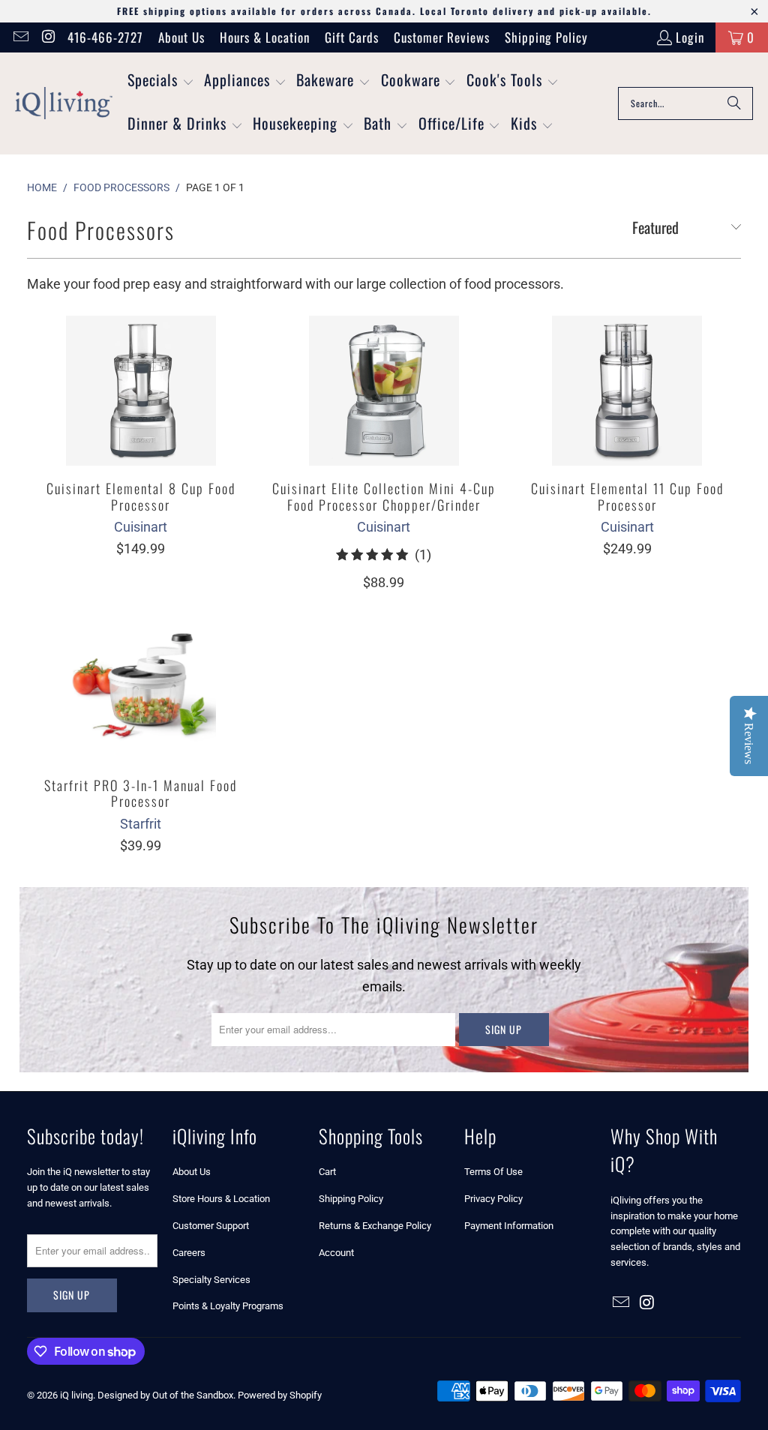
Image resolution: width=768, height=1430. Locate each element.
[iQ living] (63, 103)
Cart (327, 1171)
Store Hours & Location (221, 1198)
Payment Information (509, 1225)
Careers (189, 1252)
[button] (161, 81)
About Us (181, 37)
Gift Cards (352, 37)
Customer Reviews (442, 37)
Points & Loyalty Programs (228, 1306)
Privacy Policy (493, 1198)
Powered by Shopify (280, 1395)
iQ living (76, 1395)
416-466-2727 (105, 37)
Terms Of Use (493, 1171)
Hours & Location (265, 37)
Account (336, 1252)
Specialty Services (211, 1279)
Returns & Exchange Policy (375, 1225)
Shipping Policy (546, 37)
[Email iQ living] (19, 37)
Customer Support (210, 1225)
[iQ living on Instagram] (47, 37)
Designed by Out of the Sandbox (165, 1395)
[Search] (734, 103)
